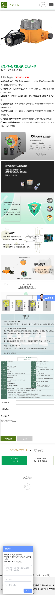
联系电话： (6, 409)
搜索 (43, 5)
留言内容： (5, 416)
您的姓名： (6, 402)
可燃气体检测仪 (43, 575)
